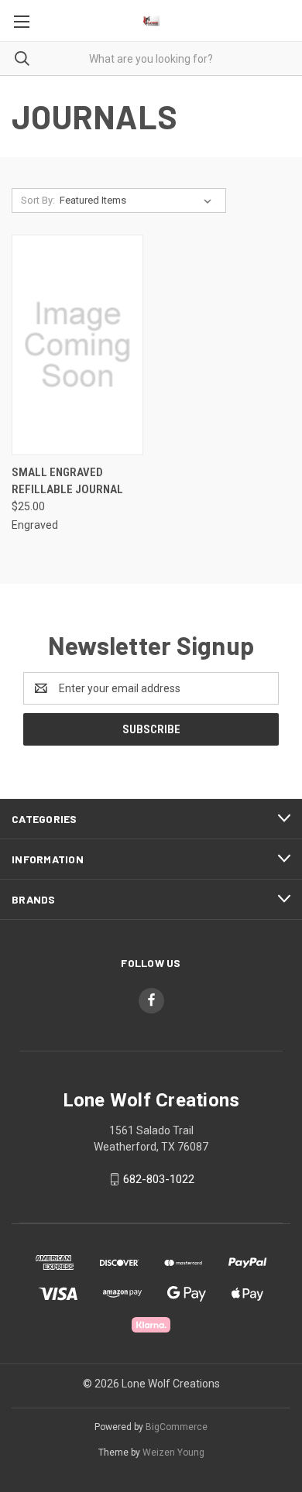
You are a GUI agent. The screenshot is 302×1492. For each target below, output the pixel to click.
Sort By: (38, 200)
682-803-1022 (158, 1179)
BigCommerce (177, 1427)
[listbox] (138, 200)
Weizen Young (173, 1452)
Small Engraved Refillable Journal (67, 481)
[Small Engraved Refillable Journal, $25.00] (77, 345)
